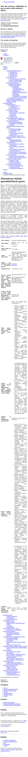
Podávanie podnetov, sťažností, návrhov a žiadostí (15, 646)
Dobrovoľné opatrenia (15, 108)
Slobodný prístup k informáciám (14, 99)
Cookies (5, 745)
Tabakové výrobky (14, 160)
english (5, 53)
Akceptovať (14, 23)
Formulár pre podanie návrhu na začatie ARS (16, 133)
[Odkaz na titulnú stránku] (6, 61)
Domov (5, 66)
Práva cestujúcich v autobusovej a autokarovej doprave (17, 150)
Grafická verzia (4, 49)
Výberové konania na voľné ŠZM (18, 78)
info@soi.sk (22, 722)
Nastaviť (9, 23)
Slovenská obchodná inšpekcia (11, 689)
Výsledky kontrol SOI (15, 106)
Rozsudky (12, 125)
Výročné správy (13, 107)
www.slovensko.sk (5, 726)
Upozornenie (13, 115)
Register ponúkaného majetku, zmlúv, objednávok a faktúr (15, 101)
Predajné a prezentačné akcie (16, 165)
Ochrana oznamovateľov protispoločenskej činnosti (16, 140)
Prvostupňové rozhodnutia (16, 122)
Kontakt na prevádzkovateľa (10, 741)
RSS (5, 743)
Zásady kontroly (13, 76)
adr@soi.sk (14, 265)
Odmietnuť (3, 23)
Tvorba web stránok (5, 749)
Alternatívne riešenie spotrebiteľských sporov (14, 636)
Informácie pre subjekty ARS (16, 135)
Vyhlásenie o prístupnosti (9, 740)
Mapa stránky (7, 744)
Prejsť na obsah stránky (9, 1)
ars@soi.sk (14, 263)
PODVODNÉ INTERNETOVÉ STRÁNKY (20, 95)
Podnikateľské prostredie (15, 84)
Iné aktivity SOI (13, 74)
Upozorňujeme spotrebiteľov (16, 168)
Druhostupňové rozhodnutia (16, 123)
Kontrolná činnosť (8, 173)
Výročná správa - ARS (15, 130)
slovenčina (6, 55)
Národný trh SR (13, 116)
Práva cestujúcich (8, 650)
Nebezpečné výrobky (9, 620)
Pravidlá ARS (13, 131)
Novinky (6, 68)
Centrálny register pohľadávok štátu (12, 705)
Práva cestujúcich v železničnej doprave (16, 654)
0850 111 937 (4, 732)
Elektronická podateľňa (9, 702)
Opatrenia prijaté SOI (15, 167)
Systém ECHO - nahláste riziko (17, 119)
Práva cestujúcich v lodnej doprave (18, 152)
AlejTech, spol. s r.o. (5, 751)
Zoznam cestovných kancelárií (17, 156)
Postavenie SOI (13, 72)
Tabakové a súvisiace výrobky (11, 665)
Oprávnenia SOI (13, 73)
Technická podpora (8, 694)
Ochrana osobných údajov (16, 81)
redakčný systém (15, 749)
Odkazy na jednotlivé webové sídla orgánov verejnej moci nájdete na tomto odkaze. (13, 36)
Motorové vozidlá (14, 111)
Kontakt (5, 169)
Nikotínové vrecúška (14, 161)
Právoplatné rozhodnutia (15, 129)
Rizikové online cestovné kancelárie (18, 97)
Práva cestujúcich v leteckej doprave (18, 153)
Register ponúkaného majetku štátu (12, 703)
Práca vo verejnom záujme (16, 80)
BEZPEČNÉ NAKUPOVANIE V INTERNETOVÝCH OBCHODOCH (18, 89)
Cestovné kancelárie (8, 661)
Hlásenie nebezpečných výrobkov (12, 628)
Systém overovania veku (15, 162)
